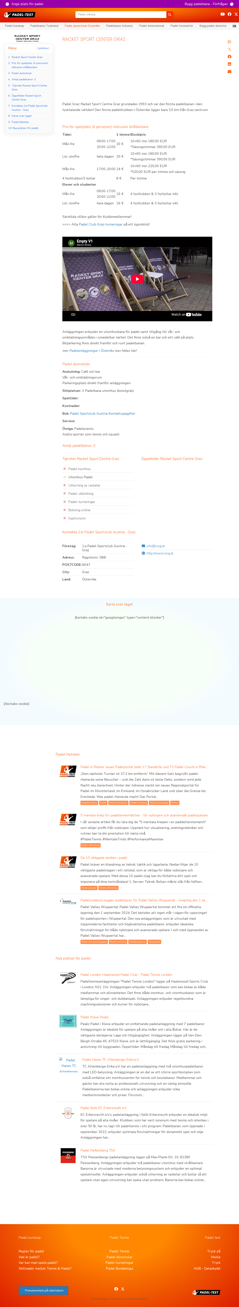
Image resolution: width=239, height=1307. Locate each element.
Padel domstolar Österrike (82, 26)
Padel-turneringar (119, 1262)
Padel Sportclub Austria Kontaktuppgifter (102, 413)
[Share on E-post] (229, 71)
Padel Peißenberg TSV (97, 1150)
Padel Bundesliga (119, 1268)
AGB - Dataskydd (207, 1268)
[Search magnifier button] (169, 14)
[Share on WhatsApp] (229, 42)
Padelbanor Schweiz (119, 26)
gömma (43, 48)
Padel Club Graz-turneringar (101, 224)
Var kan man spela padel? (38, 1262)
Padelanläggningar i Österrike (91, 350)
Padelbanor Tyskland (44, 26)
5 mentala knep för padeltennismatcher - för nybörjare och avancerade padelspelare (144, 815)
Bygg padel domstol (212, 26)
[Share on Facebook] (229, 57)
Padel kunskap (14, 26)
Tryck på (213, 1251)
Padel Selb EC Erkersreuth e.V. (103, 1108)
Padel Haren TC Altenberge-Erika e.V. (110, 1059)
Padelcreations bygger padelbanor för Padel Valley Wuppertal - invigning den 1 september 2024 (154, 900)
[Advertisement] (137, 73)
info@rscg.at (156, 546)
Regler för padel (31, 1251)
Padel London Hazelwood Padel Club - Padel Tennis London (126, 974)
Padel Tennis (119, 1251)
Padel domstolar (119, 1257)
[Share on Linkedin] (229, 64)
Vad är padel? (29, 1257)
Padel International (151, 26)
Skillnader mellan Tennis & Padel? (45, 1268)
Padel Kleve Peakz (94, 1017)
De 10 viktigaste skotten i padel (103, 857)
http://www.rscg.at (160, 553)
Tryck (216, 1262)
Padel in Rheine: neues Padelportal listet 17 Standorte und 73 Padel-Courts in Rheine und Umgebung (157, 767)
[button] (24, 4)
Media (215, 1257)
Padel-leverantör (181, 26)
